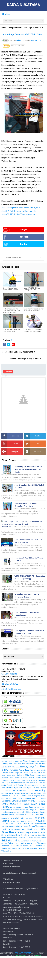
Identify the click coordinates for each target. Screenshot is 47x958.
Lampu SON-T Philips (9, 810)
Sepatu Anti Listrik (23, 829)
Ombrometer (29, 815)
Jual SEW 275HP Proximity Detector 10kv (18, 211)
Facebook (23, 237)
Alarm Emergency (31, 761)
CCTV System (30, 775)
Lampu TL (33, 810)
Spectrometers (12, 838)
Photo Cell (15, 821)
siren (35, 829)
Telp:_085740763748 (9, 674)
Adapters (18, 761)
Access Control (7, 761)
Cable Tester (11, 775)
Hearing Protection (21, 793)
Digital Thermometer (27, 785)
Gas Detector (17, 791)
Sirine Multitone (8, 835)
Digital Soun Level (27, 783)
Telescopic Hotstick (17, 843)
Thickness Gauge (27, 846)
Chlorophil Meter (7, 778)
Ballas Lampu (14, 773)
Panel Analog (40, 815)
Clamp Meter (27, 777)
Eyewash (18, 787)
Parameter (5, 818)
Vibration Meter (23, 848)
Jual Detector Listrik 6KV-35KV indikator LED (12, 331)
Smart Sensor (32, 835)
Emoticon (8, 372)
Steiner (43, 838)
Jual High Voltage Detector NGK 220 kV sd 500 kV (33, 310)
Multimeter (19, 815)
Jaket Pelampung (33, 796)
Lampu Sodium (40, 807)
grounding (40, 790)
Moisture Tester (7, 815)
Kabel (43, 796)
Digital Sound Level (39, 783)
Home (3, 28)
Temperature (31, 843)
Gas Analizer (6, 791)
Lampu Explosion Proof (22, 801)
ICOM (24, 796)
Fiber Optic (27, 788)
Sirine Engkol (25, 832)
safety (3, 826)
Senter (10, 829)
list (39, 810)
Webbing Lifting (6, 851)
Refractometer (40, 824)
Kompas (4, 798)
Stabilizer (37, 838)
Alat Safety (5, 767)
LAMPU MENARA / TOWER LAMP (19, 804)
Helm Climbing (35, 793)
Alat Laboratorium (26, 763)
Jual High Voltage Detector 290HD (20, 352)
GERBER (26, 791)
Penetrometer (29, 818)
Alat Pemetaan (40, 764)
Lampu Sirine (27, 807)
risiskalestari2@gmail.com (11, 689)
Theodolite (15, 846)
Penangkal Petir (17, 818)
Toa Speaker (12, 848)
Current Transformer (32, 780)
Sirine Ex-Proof (39, 832)
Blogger (38, 955)
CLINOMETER (41, 778)
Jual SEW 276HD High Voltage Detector (18, 214)
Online (6, 340)
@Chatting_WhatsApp (9, 684)
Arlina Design (21, 955)
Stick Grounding (10, 840)
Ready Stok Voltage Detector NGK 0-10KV (10, 289)
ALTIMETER (14, 770)
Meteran (10, 812)
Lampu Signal (15, 807)
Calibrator (20, 775)
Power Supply (27, 821)
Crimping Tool (20, 780)
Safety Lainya (22, 826)
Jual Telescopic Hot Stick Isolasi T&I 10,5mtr (20, 207)
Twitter (23, 244)
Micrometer (17, 812)
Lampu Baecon (18, 798)
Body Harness (35, 773)
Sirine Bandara (10, 832)
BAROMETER (24, 773)
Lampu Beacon (31, 798)
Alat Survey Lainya (26, 767)
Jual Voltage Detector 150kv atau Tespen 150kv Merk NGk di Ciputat (12, 311)
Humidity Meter (14, 796)
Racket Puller (29, 824)
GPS (31, 791)
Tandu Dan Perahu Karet (32, 841)
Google (23, 229)
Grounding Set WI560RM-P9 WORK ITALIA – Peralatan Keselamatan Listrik (28, 469)
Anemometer (35, 770)
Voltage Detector (14, 28)
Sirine (42, 829)
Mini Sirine (26, 812)
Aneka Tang (24, 770)
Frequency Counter (39, 788)
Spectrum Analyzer (26, 838)
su (22, 841)
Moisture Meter (39, 812)
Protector (21, 824)
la (10, 798)
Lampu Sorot (23, 810)
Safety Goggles (10, 826)
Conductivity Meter (8, 780)
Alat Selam (14, 767)
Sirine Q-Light (21, 835)
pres (16, 824)
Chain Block (41, 775)
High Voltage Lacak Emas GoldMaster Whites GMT (33, 331)
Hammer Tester (7, 793)
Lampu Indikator (39, 801)
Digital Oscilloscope (12, 783)
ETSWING (9, 788)
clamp (17, 778)
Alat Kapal (12, 763)
